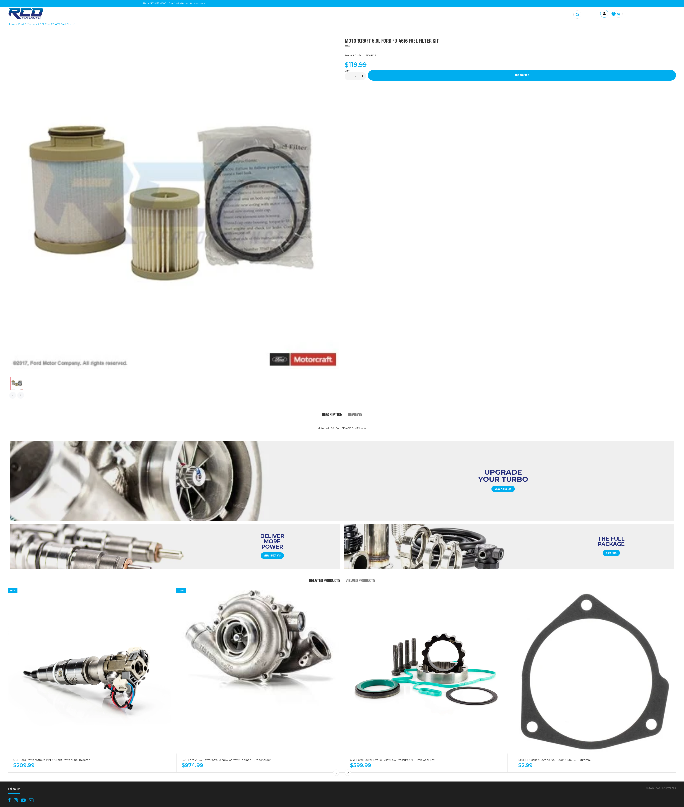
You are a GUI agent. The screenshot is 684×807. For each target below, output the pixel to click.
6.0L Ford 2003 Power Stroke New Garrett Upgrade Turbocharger (226, 760)
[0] (619, 14)
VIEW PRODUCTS (503, 489)
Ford (347, 45)
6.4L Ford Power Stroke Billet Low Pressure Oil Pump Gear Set (392, 760)
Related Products (324, 580)
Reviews (355, 414)
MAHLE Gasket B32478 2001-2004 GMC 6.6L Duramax (554, 760)
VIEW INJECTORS (272, 555)
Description (332, 414)
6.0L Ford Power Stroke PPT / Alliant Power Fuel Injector (51, 760)
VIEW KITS (611, 553)
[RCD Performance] (26, 18)
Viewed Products (360, 580)
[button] (577, 15)
